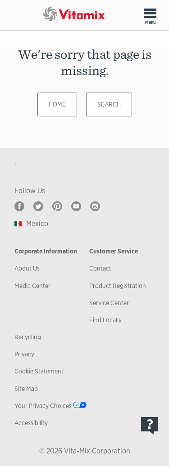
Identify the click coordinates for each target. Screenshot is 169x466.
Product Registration (117, 286)
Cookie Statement (39, 371)
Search (109, 104)
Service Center (109, 303)
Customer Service (113, 251)
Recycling (27, 337)
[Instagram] (95, 206)
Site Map (26, 389)
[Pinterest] (57, 206)
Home (57, 104)
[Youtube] (76, 206)
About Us (27, 268)
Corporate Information (45, 251)
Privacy (24, 354)
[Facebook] (19, 206)
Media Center (32, 286)
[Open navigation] (150, 13)
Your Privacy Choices (43, 406)
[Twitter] (38, 206)
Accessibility (31, 423)
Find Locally (105, 320)
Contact (100, 268)
